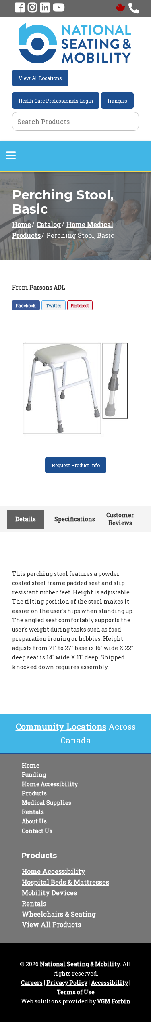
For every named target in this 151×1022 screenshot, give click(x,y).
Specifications (74, 519)
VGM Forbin (113, 1001)
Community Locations (61, 726)
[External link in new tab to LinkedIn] (45, 8)
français (117, 100)
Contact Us (37, 831)
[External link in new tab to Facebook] (20, 8)
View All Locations (40, 78)
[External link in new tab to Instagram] (32, 8)
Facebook (26, 305)
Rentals (33, 812)
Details (25, 519)
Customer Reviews (120, 519)
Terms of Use (76, 992)
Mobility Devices (49, 892)
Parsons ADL (47, 287)
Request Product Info (76, 465)
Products (34, 793)
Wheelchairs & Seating (59, 914)
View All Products (51, 924)
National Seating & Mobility (80, 964)
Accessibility (109, 982)
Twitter (53, 305)
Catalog (49, 224)
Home (21, 224)
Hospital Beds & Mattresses (65, 882)
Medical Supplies (46, 802)
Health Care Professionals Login (56, 100)
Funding (34, 775)
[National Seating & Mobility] (75, 43)
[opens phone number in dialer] (133, 8)
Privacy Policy (66, 982)
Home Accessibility (50, 784)
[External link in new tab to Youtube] (58, 8)
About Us (34, 821)
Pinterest (80, 305)
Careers (32, 982)
